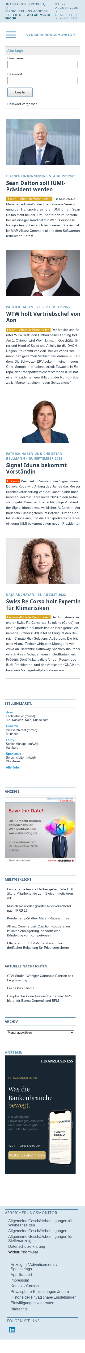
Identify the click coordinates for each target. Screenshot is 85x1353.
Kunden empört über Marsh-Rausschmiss (38, 918)
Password (14, 74)
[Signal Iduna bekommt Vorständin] (44, 420)
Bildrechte (19, 1309)
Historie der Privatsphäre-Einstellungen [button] (43, 1297)
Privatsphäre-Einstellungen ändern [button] (40, 1292)
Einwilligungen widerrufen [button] (32, 1303)
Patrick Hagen (20, 307)
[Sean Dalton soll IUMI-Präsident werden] (44, 142)
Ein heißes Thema (20, 988)
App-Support (21, 1275)
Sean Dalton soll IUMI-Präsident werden (35, 186)
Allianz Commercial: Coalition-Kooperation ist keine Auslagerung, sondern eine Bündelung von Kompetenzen (38, 930)
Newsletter (66, 15)
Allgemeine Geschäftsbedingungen (37, 1231)
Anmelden (68, 18)
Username (15, 58)
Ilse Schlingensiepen (26, 176)
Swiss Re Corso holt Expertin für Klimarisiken (43, 604)
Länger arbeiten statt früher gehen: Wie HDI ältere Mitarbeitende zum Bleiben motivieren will (40, 893)
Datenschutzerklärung (26, 1246)
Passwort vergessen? (23, 104)
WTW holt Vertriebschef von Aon (43, 317)
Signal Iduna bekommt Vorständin (36, 468)
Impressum (20, 1280)
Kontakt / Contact (25, 1286)
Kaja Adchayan (20, 595)
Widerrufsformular (23, 1252)
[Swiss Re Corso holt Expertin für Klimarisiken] (44, 561)
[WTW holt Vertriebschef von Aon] (44, 273)
